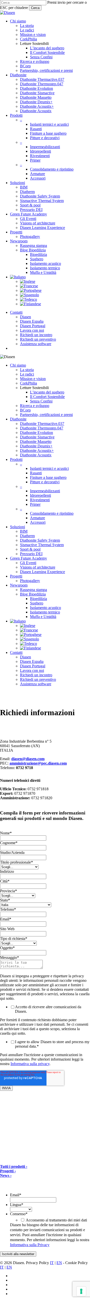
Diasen (25, 657)
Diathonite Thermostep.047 (41, 428)
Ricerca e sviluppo (34, 405)
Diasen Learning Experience (42, 572)
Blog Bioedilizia (33, 594)
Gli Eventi (28, 563)
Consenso (19, 1214)
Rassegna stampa (33, 590)
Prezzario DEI (31, 554)
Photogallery (30, 581)
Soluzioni (17, 527)
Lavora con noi (32, 670)
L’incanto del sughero (47, 392)
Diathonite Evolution (36, 432)
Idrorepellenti (40, 495)
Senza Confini (41, 401)
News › (6, 1175)
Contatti (16, 652)
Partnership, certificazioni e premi (46, 414)
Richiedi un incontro (36, 675)
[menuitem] (18, 277)
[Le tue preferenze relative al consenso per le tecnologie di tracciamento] (81, 1291)
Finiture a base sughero (48, 477)
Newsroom (19, 585)
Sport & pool (30, 549)
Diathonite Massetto (36, 441)
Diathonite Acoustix (36, 455)
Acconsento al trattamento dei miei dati (56, 1220)
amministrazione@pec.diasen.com (38, 763)
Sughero (36, 603)
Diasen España (32, 661)
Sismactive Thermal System (42, 545)
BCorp (25, 410)
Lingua (16, 1204)
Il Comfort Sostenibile (47, 397)
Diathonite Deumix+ (36, 446)
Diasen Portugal (32, 666)
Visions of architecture (37, 567)
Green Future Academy (28, 558)
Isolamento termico (45, 612)
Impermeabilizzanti (45, 491)
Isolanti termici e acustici (49, 468)
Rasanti (36, 473)
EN (59, 1263)
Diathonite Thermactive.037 (42, 423)
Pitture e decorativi (45, 482)
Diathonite (18, 419)
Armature (37, 518)
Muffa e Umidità (43, 616)
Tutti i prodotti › (13, 1166)
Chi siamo (18, 365)
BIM (24, 531)
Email (15, 1195)
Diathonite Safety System (40, 540)
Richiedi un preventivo (38, 679)
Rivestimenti (40, 500)
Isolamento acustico (45, 607)
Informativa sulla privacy (30, 1064)
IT (52, 1263)
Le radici (27, 374)
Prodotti (16, 459)
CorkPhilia (28, 383)
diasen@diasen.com (27, 759)
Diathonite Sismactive (37, 437)
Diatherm (27, 536)
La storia (27, 370)
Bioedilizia (38, 599)
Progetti (16, 576)
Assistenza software (35, 684)
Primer (35, 504)
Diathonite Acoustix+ (37, 450)
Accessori (38, 522)
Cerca (35, 8)
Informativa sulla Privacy (30, 1245)
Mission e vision (33, 379)
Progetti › (8, 1171)
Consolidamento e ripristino (52, 513)
